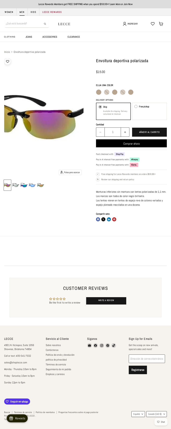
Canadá (155, 414)
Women (9, 12)
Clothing (9, 36)
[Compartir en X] (103, 219)
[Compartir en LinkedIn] (109, 219)
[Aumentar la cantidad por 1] (125, 132)
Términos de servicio (56, 364)
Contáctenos (52, 350)
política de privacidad (56, 359)
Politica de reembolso (45, 412)
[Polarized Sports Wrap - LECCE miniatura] (7, 185)
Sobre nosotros (53, 345)
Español (136, 414)
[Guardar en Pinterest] (114, 219)
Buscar (7, 412)
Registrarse (137, 370)
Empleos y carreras (55, 374)
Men (22, 12)
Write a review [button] (106, 300)
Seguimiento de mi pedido (58, 369)
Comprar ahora (131, 144)
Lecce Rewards (52, 12)
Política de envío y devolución (60, 354)
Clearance (73, 36)
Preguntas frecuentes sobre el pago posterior (78, 412)
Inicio (7, 52)
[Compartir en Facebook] (98, 219)
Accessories (49, 36)
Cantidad (100, 124)
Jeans (29, 36)
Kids (33, 12)
